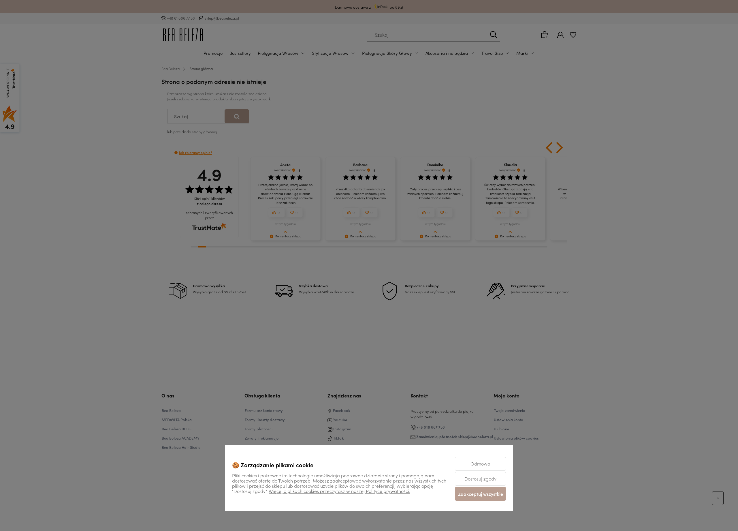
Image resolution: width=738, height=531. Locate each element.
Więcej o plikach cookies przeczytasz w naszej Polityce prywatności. (339, 491)
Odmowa (480, 463)
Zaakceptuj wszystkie (480, 494)
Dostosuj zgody (480, 478)
